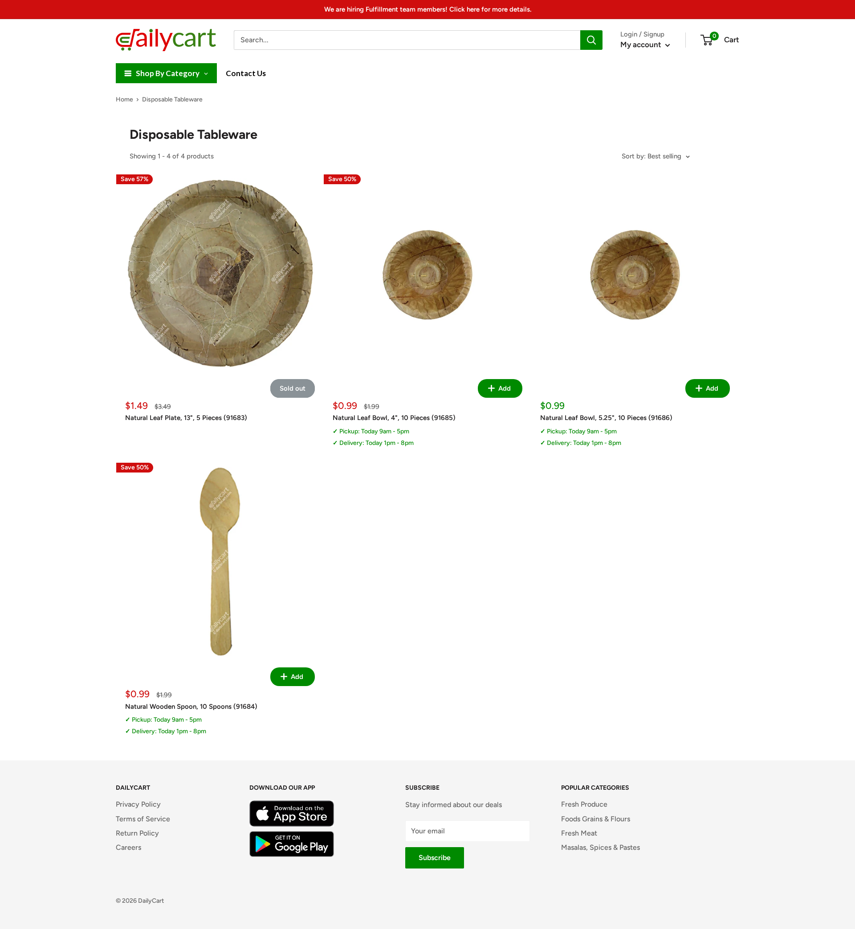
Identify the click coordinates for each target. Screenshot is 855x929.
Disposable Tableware (172, 99)
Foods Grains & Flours (595, 819)
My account (641, 44)
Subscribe (435, 857)
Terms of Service (143, 819)
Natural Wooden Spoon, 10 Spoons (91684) (191, 707)
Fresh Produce (584, 804)
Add (504, 388)
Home (124, 99)
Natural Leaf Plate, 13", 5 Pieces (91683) (186, 418)
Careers (128, 847)
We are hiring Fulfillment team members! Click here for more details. (427, 9)
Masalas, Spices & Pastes (600, 847)
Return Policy (137, 833)
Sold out (292, 388)
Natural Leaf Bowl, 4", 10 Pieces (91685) (394, 418)
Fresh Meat (579, 833)
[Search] (591, 40)
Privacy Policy (138, 804)
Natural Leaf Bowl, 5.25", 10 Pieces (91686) (606, 418)
